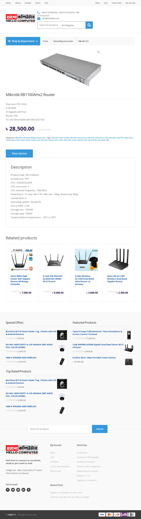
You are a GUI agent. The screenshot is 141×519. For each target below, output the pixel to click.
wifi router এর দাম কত (75, 140)
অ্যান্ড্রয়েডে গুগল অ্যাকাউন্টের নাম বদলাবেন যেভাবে (66, 492)
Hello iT (12, 514)
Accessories (82, 452)
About (17, 3)
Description (19, 153)
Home (8, 3)
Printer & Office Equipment (89, 466)
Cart (105, 3)
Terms (37, 3)
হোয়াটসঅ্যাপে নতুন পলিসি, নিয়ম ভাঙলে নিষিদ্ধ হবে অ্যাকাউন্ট (69, 497)
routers (33, 140)
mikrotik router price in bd (97, 138)
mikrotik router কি (116, 138)
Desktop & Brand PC (86, 461)
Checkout (54, 461)
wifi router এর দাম (61, 140)
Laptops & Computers (87, 480)
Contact (28, 3)
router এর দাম (24, 140)
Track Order (117, 3)
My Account (130, 3)
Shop (97, 3)
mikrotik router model (60, 138)
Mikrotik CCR (20, 138)
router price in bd (12, 140)
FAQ (46, 3)
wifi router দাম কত (90, 140)
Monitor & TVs (83, 475)
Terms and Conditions (60, 466)
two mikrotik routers (45, 140)
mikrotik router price (78, 138)
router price (128, 138)
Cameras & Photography (88, 457)
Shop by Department (23, 41)
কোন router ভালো (103, 140)
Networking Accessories (35, 138)
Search (99, 429)
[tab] (19, 153)
